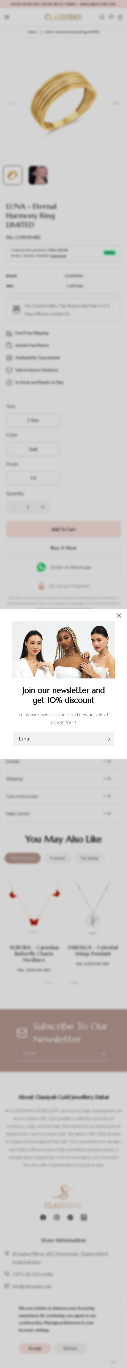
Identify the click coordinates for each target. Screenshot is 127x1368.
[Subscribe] (107, 739)
